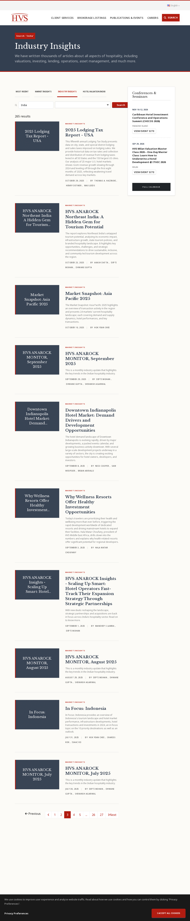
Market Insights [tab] (43, 91)
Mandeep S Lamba (105, 626)
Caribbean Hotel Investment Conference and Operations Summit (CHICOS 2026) (150, 118)
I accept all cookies (168, 913)
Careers (152, 18)
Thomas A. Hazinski (105, 180)
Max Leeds (89, 185)
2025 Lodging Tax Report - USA (84, 132)
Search (173, 17)
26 (93, 815)
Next (113, 815)
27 (101, 815)
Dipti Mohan (103, 379)
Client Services (62, 18)
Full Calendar (151, 187)
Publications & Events (126, 18)
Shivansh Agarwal (95, 384)
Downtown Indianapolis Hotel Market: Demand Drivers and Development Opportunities (90, 420)
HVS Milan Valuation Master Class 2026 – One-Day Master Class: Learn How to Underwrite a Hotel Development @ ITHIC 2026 (149, 155)
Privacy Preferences (16, 913)
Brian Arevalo (86, 470)
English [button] (174, 5)
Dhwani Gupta (84, 267)
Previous (34, 814)
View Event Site (144, 131)
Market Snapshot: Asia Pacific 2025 (88, 296)
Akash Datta (101, 262)
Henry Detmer (74, 185)
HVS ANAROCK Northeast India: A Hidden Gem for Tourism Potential (84, 219)
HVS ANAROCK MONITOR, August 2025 (91, 659)
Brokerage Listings (91, 18)
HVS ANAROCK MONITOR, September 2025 (89, 358)
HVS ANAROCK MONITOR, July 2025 (87, 771)
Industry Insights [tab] (67, 91)
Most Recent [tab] (22, 91)
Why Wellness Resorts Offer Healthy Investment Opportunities (88, 504)
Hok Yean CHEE (102, 327)
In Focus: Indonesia (85, 708)
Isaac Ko (76, 742)
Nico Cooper (102, 466)
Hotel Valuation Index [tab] (94, 91)
